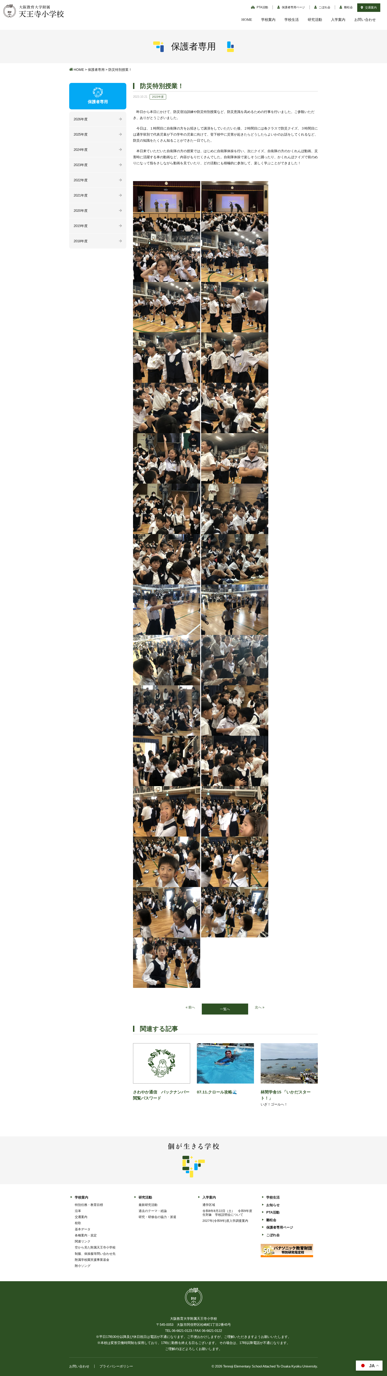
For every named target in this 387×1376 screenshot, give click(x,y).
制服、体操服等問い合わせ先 (95, 1253)
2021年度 (81, 195)
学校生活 (291, 20)
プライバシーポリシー (116, 1366)
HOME (246, 20)
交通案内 (370, 7)
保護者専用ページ (293, 7)
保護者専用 (96, 69)
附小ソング (82, 1266)
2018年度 (81, 241)
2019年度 (81, 226)
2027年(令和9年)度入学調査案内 (225, 1220)
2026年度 (81, 119)
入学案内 (338, 20)
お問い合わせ (365, 20)
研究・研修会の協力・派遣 (157, 1217)
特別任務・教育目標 (89, 1205)
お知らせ (273, 1205)
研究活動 (315, 20)
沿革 (78, 1211)
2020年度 (81, 210)
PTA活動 (262, 7)
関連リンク (82, 1241)
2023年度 (81, 165)
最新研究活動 (148, 1205)
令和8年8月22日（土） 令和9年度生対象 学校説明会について (227, 1212)
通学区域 (208, 1205)
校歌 (78, 1223)
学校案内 (268, 20)
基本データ (82, 1229)
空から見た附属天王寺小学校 (95, 1247)
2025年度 (81, 134)
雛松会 (348, 7)
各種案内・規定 (86, 1235)
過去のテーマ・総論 (153, 1211)
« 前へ (190, 1007)
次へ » (259, 1007)
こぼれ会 (324, 7)
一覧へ (225, 1009)
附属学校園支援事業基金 (92, 1259)
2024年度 (81, 149)
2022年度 (81, 180)
